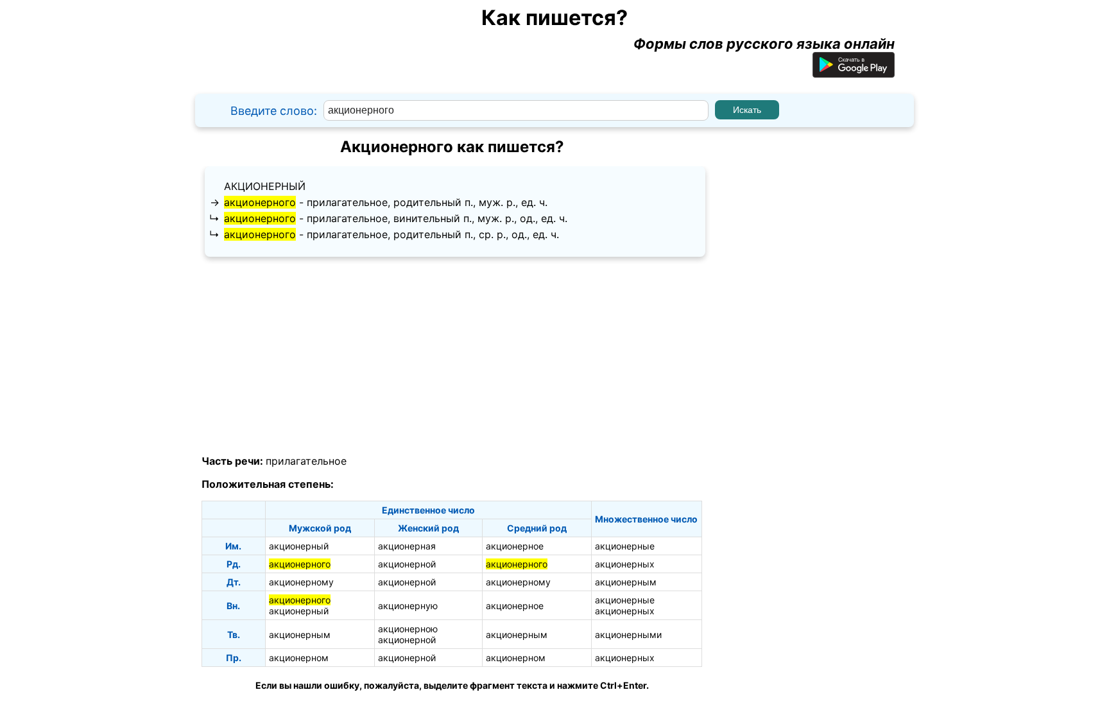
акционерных (625, 563)
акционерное (515, 545)
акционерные (625, 545)
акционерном (299, 657)
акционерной (407, 563)
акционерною (408, 628)
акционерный (264, 186)
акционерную (408, 605)
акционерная (407, 545)
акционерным (626, 581)
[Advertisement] (452, 356)
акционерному (301, 581)
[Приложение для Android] (853, 72)
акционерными (628, 634)
